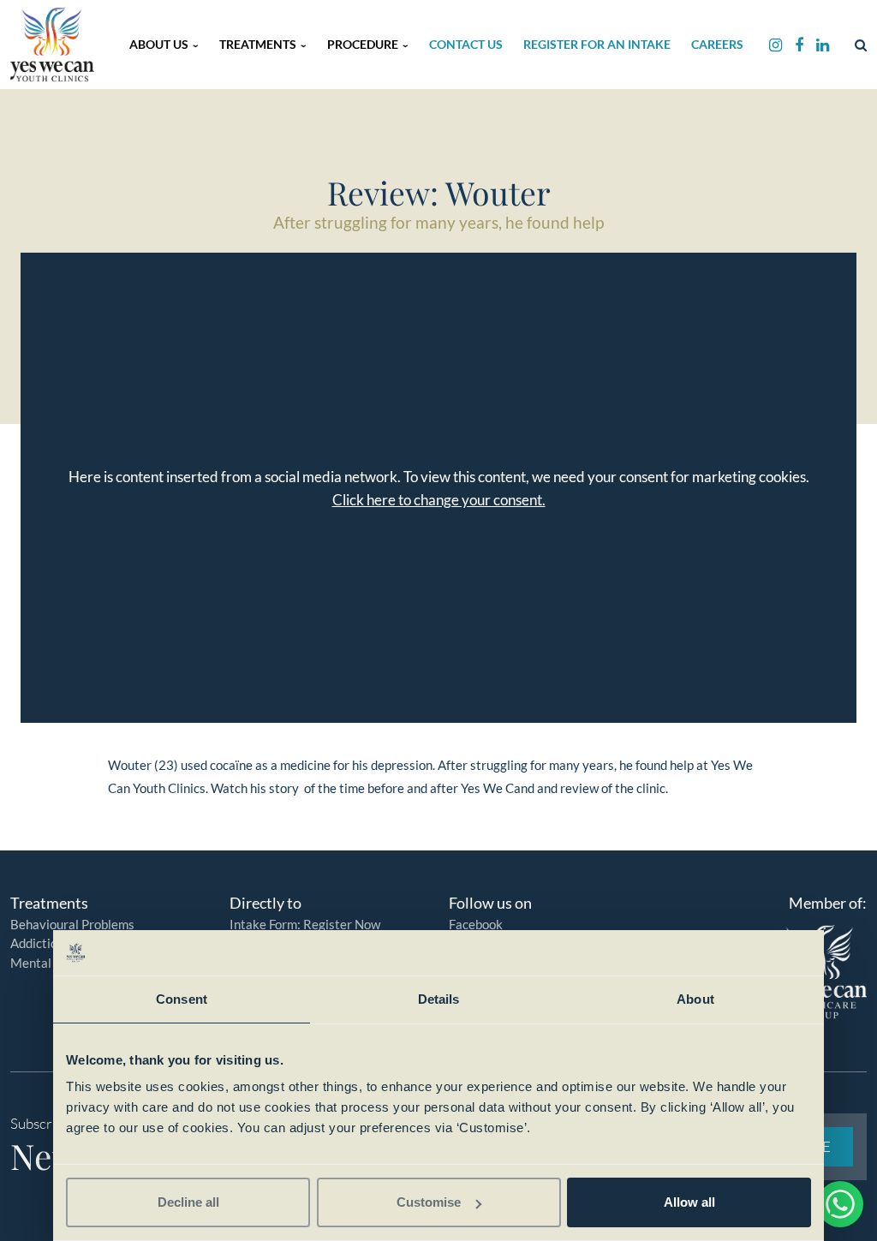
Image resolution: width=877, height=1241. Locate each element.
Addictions (40, 943)
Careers (717, 44)
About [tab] (695, 999)
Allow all (689, 1202)
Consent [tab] (181, 999)
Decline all (188, 1202)
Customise (429, 1202)
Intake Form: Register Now (305, 924)
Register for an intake (597, 44)
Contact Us (466, 44)
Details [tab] (439, 999)
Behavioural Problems (72, 924)
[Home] (52, 44)
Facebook (476, 924)
